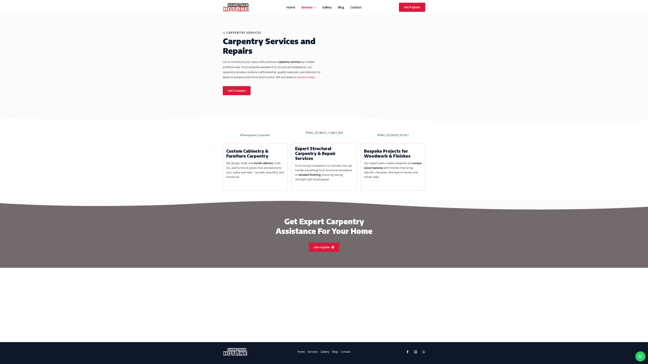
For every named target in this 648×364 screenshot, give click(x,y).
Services (313, 352)
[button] (314, 7)
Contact (345, 352)
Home (301, 352)
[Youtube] (415, 351)
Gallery (325, 352)
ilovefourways (306, 77)
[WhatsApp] (423, 351)
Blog (335, 352)
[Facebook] (407, 351)
